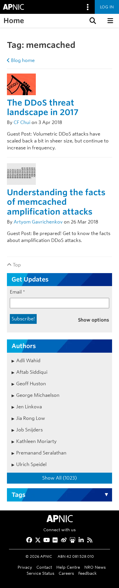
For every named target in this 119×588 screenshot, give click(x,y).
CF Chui (22, 122)
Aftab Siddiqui (31, 372)
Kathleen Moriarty (36, 441)
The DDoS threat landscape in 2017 (43, 107)
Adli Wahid (28, 360)
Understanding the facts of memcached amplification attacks (56, 202)
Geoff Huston (31, 383)
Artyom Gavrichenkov (38, 222)
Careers (66, 573)
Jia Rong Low (30, 418)
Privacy (25, 567)
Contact (44, 567)
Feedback (87, 573)
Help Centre (68, 567)
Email (17, 292)
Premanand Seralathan (41, 453)
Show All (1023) (59, 478)
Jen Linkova (29, 406)
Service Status (40, 573)
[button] (92, 21)
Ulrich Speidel (31, 464)
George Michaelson (38, 395)
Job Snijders (29, 430)
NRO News (95, 567)
